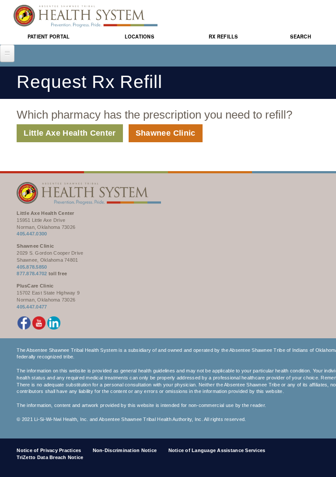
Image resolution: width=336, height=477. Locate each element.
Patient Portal (49, 37)
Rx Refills (223, 37)
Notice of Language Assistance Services (217, 450)
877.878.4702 (32, 273)
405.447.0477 (32, 306)
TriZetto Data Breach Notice (50, 457)
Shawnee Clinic (166, 133)
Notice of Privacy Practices (49, 450)
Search (300, 37)
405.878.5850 (32, 267)
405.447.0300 (32, 233)
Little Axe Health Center (70, 133)
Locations (139, 37)
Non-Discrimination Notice (125, 450)
